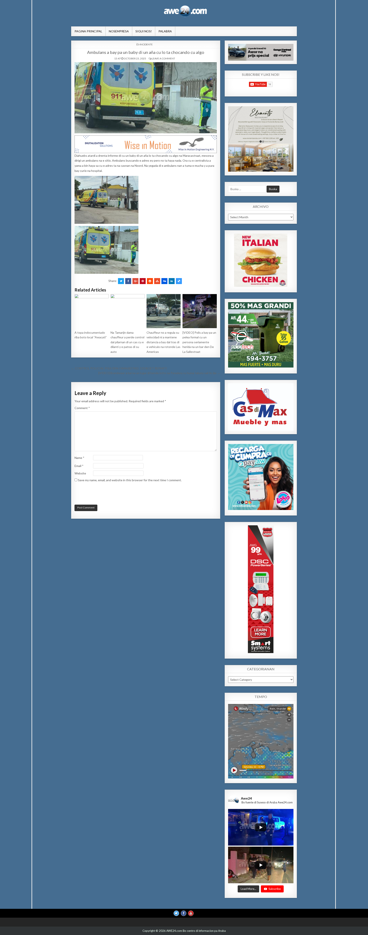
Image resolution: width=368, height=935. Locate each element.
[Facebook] (183, 913)
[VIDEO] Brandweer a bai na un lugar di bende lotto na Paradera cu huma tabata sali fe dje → (159, 373)
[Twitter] (176, 913)
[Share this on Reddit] (150, 281)
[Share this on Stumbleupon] (157, 281)
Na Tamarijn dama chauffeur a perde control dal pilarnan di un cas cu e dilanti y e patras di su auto (127, 342)
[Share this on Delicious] (179, 281)
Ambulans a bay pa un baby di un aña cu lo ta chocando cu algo (145, 52)
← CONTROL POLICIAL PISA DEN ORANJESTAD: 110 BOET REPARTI (119, 368)
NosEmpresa (119, 31)
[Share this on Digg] (164, 281)
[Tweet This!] (121, 281)
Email (79, 466)
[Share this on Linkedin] (172, 281)
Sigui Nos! (143, 31)
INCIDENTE (146, 44)
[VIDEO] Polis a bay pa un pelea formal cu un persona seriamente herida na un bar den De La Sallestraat (199, 342)
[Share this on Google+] (135, 281)
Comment (82, 408)
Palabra (165, 31)
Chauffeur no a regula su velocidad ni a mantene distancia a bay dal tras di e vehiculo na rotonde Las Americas (163, 342)
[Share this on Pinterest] (143, 281)
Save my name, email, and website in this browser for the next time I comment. (130, 480)
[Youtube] (191, 913)
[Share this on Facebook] (128, 281)
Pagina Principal (88, 31)
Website (80, 473)
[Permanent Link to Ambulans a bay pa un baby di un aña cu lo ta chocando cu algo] (146, 97)
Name (79, 458)
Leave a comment (163, 58)
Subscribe (275, 888)
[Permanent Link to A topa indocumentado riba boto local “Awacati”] (92, 311)
